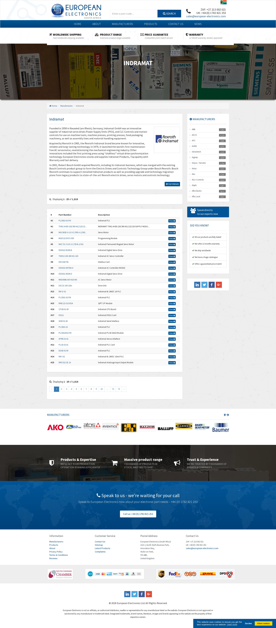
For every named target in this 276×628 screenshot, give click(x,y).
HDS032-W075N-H (66, 268)
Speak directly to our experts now (207, 211)
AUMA (194, 146)
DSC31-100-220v (65, 285)
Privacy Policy (56, 551)
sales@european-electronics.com (206, 16)
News (198, 24)
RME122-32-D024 (66, 303)
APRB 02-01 (63, 338)
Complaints (100, 551)
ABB (193, 129)
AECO (194, 135)
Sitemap (99, 544)
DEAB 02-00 (63, 350)
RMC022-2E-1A (65, 362)
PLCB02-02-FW (65, 220)
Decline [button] (248, 623)
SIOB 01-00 (63, 321)
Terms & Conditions (58, 555)
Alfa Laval (196, 196)
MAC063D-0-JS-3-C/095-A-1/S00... (72, 232)
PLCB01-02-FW (65, 297)
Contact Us (175, 24)
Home (77, 24)
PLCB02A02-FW (65, 333)
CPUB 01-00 (64, 309)
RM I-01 (62, 356)
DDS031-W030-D (65, 273)
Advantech (196, 151)
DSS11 (61, 315)
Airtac (194, 168)
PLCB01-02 (63, 327)
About (96, 24)
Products (150, 24)
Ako (193, 174)
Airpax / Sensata (199, 163)
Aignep (195, 157)
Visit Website (173, 184)
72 (113, 389)
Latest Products (102, 548)
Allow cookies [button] (263, 623)
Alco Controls (198, 179)
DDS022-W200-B (65, 250)
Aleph (194, 185)
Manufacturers (122, 24)
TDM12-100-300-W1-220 (68, 256)
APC (193, 140)
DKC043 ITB (63, 262)
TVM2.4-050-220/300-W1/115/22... (72, 226)
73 (119, 389)
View (171, 221)
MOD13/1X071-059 (66, 238)
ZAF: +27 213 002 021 (213, 9)
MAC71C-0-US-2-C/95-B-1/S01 (71, 244)
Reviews (53, 558)
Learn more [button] (232, 624)
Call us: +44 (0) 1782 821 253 (138, 514)
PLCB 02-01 (63, 344)
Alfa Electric (197, 191)
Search (171, 13)
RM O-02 (62, 291)
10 (102, 389)
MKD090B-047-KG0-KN (68, 279)
